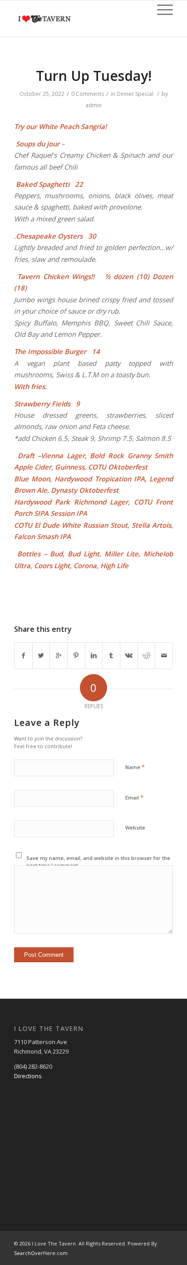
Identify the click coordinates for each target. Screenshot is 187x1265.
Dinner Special (135, 94)
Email (134, 797)
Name (135, 767)
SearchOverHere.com (41, 1253)
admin (93, 105)
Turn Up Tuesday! (94, 75)
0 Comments (87, 94)
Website (135, 827)
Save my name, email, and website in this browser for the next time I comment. (98, 862)
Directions (28, 1076)
